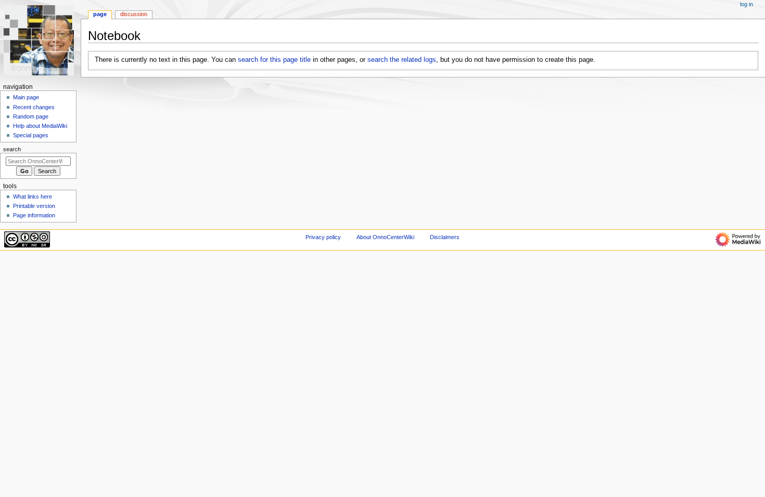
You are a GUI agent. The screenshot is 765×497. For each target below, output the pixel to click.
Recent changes (34, 107)
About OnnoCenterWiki (385, 237)
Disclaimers (445, 237)
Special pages (30, 135)
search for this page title (274, 59)
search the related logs (401, 59)
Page (100, 14)
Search (12, 149)
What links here (32, 196)
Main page (26, 97)
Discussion (133, 14)
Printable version (34, 206)
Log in (746, 4)
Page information (34, 215)
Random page (30, 116)
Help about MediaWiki (40, 126)
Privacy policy (323, 237)
